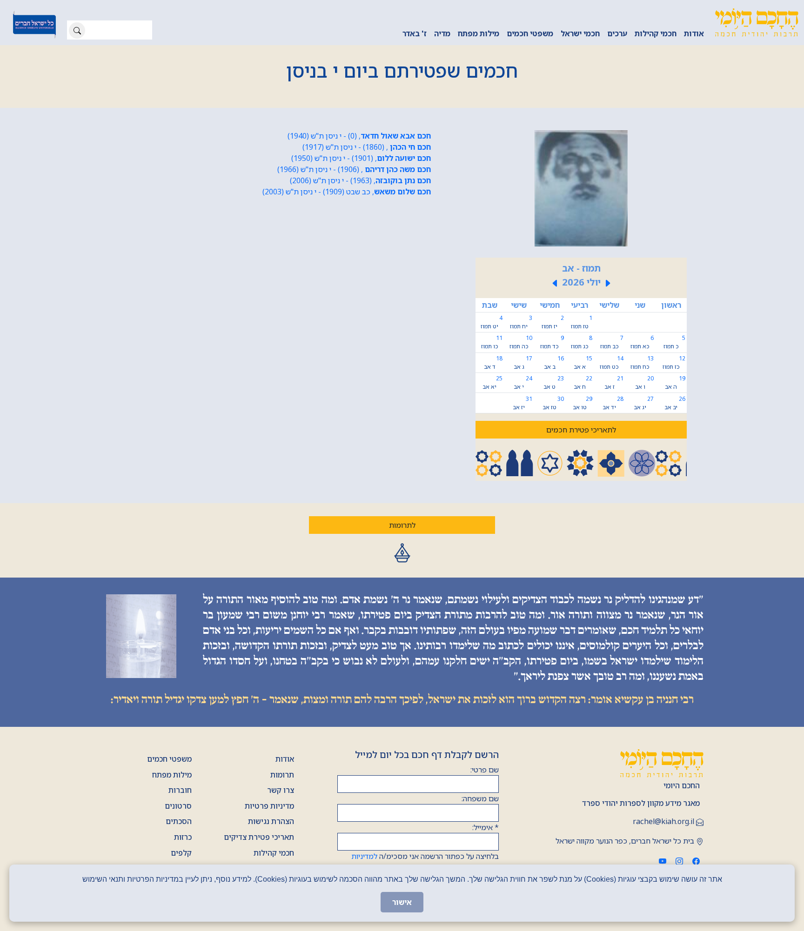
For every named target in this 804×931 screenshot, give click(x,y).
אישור (402, 902)
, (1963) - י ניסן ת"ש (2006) (360, 180)
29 (582, 403)
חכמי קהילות (656, 33)
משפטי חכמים (530, 33)
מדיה (442, 33)
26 (674, 403)
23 (553, 382)
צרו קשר (280, 790)
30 (553, 403)
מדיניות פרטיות (269, 806)
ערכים (617, 33)
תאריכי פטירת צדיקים (259, 837)
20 (644, 382)
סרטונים (178, 806)
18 (493, 362)
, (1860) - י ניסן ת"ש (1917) (366, 147)
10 (520, 342)
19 (675, 382)
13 (642, 362)
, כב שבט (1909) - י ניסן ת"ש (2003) (346, 191)
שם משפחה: (480, 798)
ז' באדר (414, 33)
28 (613, 403)
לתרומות (402, 525)
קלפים (181, 853)
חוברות (180, 790)
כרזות (183, 837)
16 (554, 362)
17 (523, 362)
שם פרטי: (484, 770)
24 (523, 382)
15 (583, 362)
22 (583, 382)
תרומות (282, 775)
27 (644, 403)
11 (491, 342)
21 (613, 382)
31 (522, 403)
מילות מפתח (478, 33)
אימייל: (485, 827)
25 (492, 382)
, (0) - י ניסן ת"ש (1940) (359, 136)
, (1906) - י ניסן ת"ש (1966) (354, 169)
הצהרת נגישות (271, 821)
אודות (694, 33)
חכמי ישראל (580, 33)
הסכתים (179, 821)
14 (611, 362)
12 (674, 362)
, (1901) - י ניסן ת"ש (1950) (361, 158)
